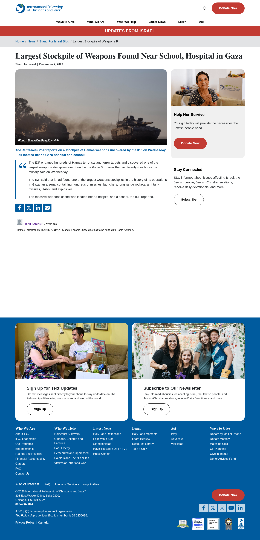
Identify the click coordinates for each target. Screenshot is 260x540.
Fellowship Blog (103, 438)
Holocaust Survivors (67, 433)
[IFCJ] (39, 8)
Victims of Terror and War (70, 462)
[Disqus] (91, 262)
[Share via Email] (47, 208)
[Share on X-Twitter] (29, 208)
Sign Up (40, 409)
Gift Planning (218, 448)
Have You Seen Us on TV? (110, 448)
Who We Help (126, 22)
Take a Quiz (139, 448)
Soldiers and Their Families (71, 458)
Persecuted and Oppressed (71, 453)
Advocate (177, 438)
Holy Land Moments (144, 433)
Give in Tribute (219, 453)
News (32, 41)
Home (19, 41)
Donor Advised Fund (223, 458)
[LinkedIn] (240, 508)
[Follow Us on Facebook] (203, 508)
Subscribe (189, 199)
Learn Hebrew (141, 438)
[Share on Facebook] (19, 208)
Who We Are (95, 22)
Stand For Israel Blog (54, 41)
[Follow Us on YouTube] (231, 508)
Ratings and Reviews (28, 453)
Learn (182, 22)
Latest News (157, 22)
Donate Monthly (220, 438)
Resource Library (143, 443)
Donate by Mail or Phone (225, 433)
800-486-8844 (24, 504)
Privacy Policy (24, 522)
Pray (174, 433)
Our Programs (24, 443)
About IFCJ (22, 433)
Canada (43, 522)
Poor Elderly (62, 448)
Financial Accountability (30, 458)
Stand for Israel (102, 443)
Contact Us (22, 473)
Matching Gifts (219, 443)
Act (201, 22)
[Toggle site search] (205, 8)
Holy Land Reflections (107, 433)
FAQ (18, 468)
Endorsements (24, 448)
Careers (20, 463)
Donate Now (228, 8)
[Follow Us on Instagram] (222, 508)
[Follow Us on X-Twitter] (213, 508)
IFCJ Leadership (25, 438)
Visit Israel (177, 443)
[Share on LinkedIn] (38, 208)
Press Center (101, 453)
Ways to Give (65, 22)
